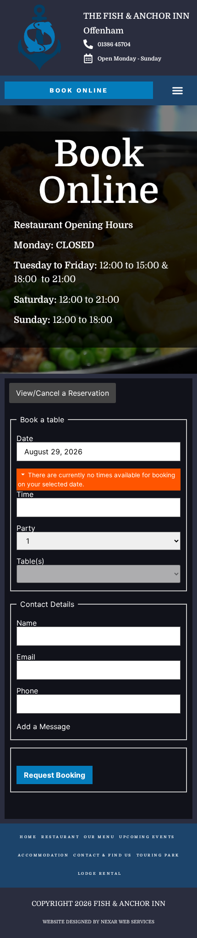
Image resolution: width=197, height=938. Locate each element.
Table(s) (30, 561)
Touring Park (158, 855)
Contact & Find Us (102, 855)
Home (28, 837)
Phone (27, 690)
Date (24, 438)
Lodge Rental (100, 874)
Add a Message (43, 726)
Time (24, 494)
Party (25, 528)
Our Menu (99, 837)
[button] (177, 90)
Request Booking (54, 775)
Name (26, 623)
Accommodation (43, 855)
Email (25, 656)
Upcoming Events (147, 837)
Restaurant (60, 837)
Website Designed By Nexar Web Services (98, 921)
